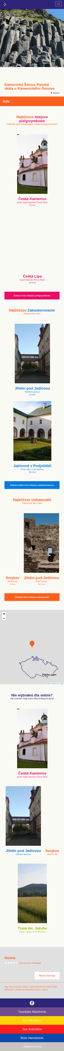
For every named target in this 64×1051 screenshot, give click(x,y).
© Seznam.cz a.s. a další (57, 683)
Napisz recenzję (47, 975)
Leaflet (48, 683)
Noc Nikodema (32, 1020)
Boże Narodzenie (32, 1038)
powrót (56, 93)
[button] (32, 644)
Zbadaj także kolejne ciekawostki (32, 597)
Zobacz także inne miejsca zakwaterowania (32, 485)
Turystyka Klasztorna (32, 1011)
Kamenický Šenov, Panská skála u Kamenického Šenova (29, 86)
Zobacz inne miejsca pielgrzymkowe (32, 295)
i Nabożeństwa (32, 1046)
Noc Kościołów (32, 1029)
